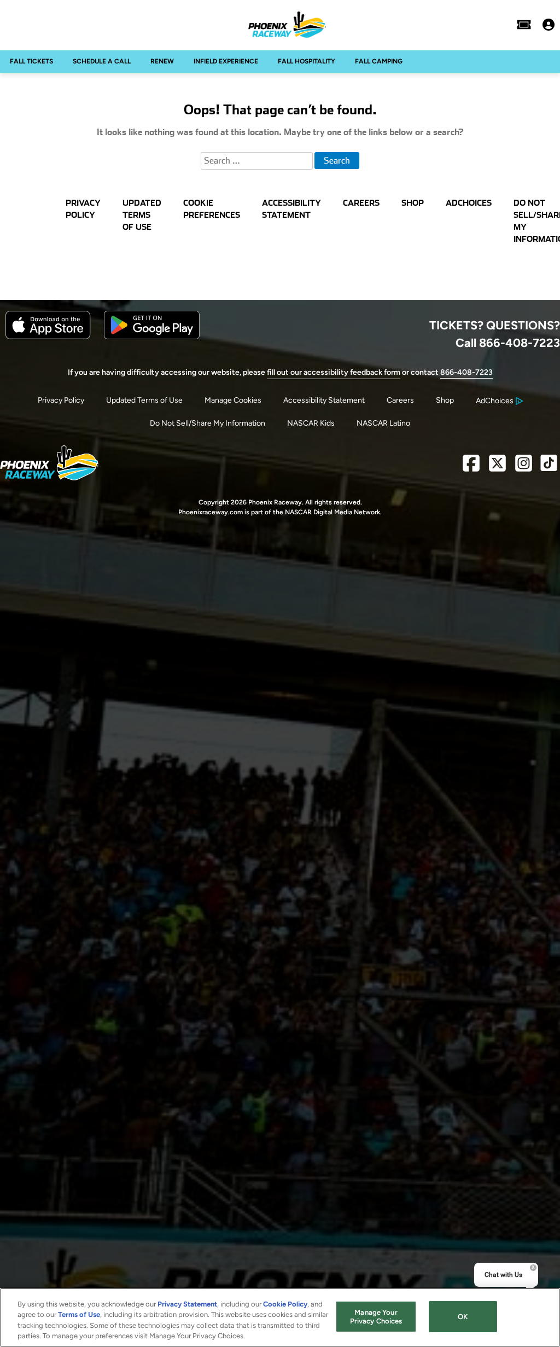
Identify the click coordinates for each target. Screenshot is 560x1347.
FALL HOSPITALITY (306, 61)
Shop (445, 400)
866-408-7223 (466, 372)
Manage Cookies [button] (233, 400)
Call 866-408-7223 (508, 342)
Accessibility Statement (324, 400)
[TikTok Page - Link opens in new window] (549, 467)
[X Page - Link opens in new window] (497, 467)
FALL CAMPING (378, 61)
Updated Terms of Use (144, 400)
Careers (400, 400)
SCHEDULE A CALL (102, 61)
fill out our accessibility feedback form (333, 372)
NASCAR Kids (311, 423)
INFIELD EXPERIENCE (226, 61)
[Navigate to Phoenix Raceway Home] (287, 24)
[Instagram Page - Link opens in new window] (523, 467)
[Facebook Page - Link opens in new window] (471, 467)
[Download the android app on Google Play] (152, 336)
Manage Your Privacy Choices (376, 1316)
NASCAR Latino (383, 423)
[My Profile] (548, 25)
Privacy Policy (61, 400)
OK (463, 1317)
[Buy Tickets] (524, 25)
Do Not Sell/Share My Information (207, 423)
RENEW (162, 61)
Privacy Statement (187, 1304)
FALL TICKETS (31, 61)
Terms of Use (79, 1314)
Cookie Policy (285, 1304)
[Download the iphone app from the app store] (48, 336)
